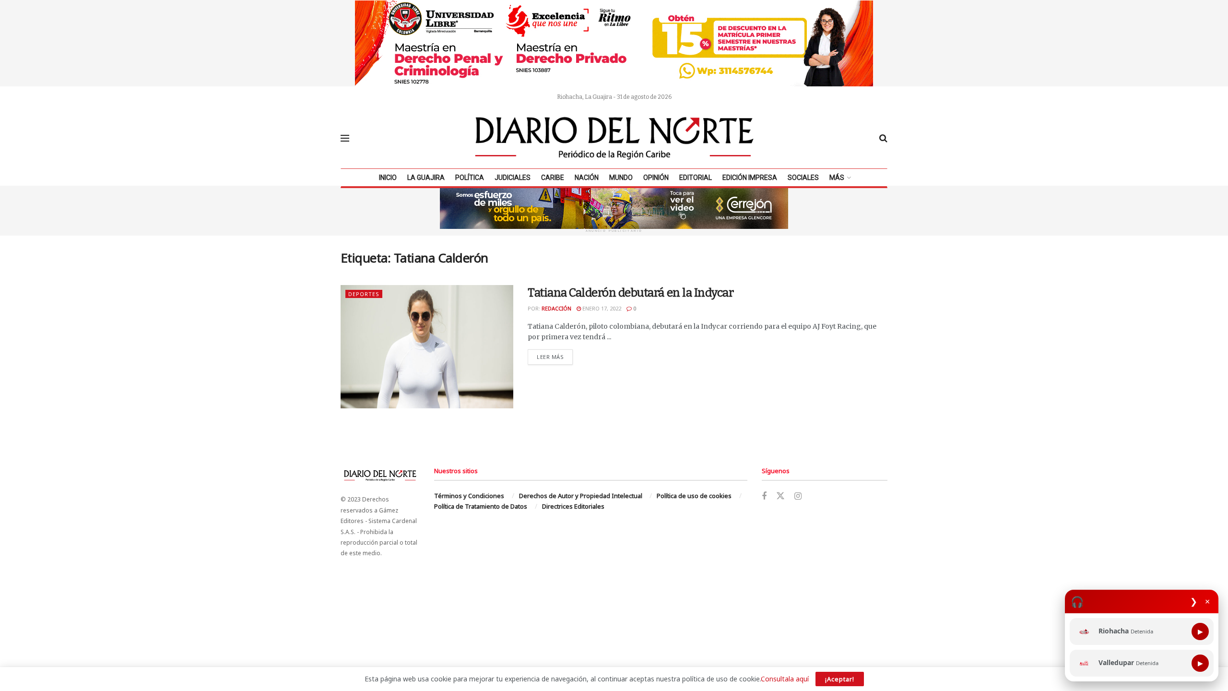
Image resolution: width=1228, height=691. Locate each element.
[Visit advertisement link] (614, 43)
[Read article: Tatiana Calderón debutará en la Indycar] (427, 346)
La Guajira (426, 177)
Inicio (388, 177)
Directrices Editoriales (573, 506)
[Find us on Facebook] (764, 496)
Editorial (695, 177)
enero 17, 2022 (601, 308)
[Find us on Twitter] (780, 496)
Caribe (552, 177)
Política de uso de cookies (694, 495)
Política (469, 177)
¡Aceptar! (839, 679)
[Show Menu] (345, 138)
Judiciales (513, 177)
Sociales (803, 177)
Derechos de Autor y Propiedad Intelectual (580, 495)
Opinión (656, 177)
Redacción (556, 308)
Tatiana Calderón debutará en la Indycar (630, 292)
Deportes (363, 294)
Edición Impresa (749, 177)
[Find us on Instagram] (798, 496)
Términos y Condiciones (469, 495)
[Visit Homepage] (614, 138)
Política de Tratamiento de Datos (480, 506)
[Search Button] (883, 138)
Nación (587, 177)
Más (836, 177)
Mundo (621, 177)
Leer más (555, 356)
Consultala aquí (785, 678)
